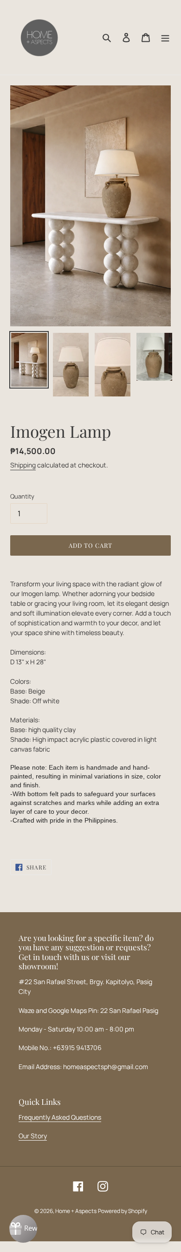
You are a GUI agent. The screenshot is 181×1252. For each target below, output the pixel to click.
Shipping (23, 465)
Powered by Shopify (122, 1211)
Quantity (22, 496)
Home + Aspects (76, 1211)
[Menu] (165, 37)
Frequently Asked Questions (60, 1117)
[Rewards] (23, 1229)
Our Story (33, 1135)
